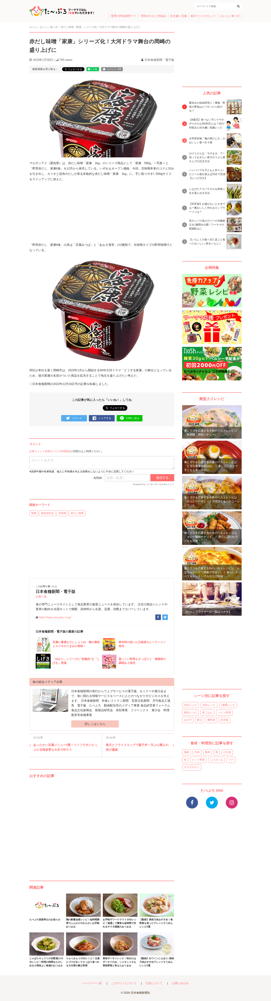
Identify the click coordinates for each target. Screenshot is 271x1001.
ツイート (77, 418)
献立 (199, 719)
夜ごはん (207, 712)
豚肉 (207, 752)
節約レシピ (190, 712)
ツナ (231, 759)
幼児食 (224, 719)
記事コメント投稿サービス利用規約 (50, 451)
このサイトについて (123, 983)
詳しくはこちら (95, 723)
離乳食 (211, 719)
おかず (188, 719)
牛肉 (197, 752)
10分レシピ (208, 704)
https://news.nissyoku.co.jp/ (55, 617)
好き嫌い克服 (178, 15)
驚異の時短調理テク (123, 15)
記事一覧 (41, 596)
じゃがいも (216, 759)
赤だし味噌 (77, 513)
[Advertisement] (101, 825)
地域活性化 (47, 513)
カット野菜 (198, 759)
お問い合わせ (180, 983)
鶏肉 (186, 752)
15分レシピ (190, 704)
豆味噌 (62, 513)
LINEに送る (132, 418)
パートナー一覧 (92, 983)
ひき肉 (227, 752)
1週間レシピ (228, 704)
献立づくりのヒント (203, 15)
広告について (154, 983)
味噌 (33, 513)
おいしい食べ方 (230, 15)
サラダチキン (191, 767)
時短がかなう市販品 (153, 15)
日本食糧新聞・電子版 (159, 59)
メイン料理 (224, 712)
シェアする (104, 418)
